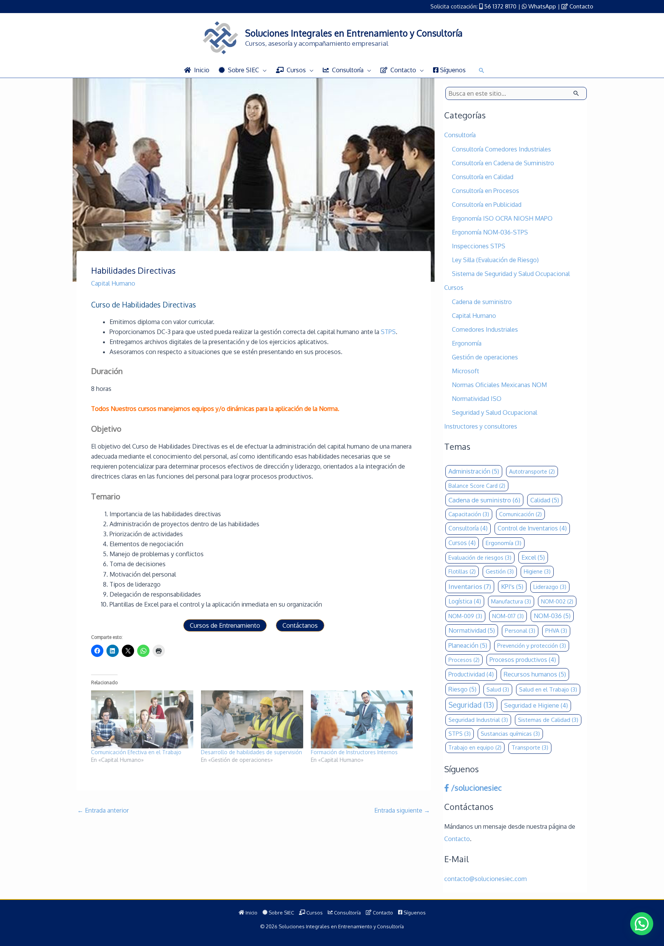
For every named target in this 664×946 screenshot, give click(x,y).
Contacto (581, 6)
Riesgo (462, 689)
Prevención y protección (531, 645)
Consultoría (460, 135)
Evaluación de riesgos (479, 557)
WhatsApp (542, 6)
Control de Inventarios (532, 528)
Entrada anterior (103, 810)
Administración (473, 471)
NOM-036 (552, 616)
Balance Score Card (476, 485)
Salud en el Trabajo (548, 689)
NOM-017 (508, 616)
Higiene (537, 571)
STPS (388, 332)
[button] (481, 70)
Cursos (453, 287)
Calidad (544, 500)
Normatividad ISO (476, 398)
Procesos (464, 660)
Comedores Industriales (485, 329)
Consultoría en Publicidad (486, 204)
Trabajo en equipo (474, 747)
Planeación (467, 645)
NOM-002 (557, 601)
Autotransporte (532, 471)
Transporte (529, 747)
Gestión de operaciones (485, 357)
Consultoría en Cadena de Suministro (503, 163)
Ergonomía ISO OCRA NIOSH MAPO (502, 218)
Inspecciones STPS (478, 246)
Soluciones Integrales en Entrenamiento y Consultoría (354, 32)
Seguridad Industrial (478, 719)
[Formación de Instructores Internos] (362, 719)
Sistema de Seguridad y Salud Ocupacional (511, 274)
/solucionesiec (475, 788)
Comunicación (520, 514)
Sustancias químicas (510, 733)
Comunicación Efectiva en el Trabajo (136, 752)
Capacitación (468, 514)
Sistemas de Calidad (548, 719)
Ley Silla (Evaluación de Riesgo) (495, 260)
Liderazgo (549, 586)
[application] (263, 70)
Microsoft (465, 371)
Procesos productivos (523, 659)
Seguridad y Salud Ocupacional (494, 412)
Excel (533, 557)
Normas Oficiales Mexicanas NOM (499, 385)
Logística (464, 601)
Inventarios (469, 586)
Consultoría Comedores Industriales (501, 149)
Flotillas (462, 571)
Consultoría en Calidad (482, 177)
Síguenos (414, 912)
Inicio (250, 912)
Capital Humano (113, 283)
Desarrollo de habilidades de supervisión (251, 752)
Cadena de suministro (482, 302)
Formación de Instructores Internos (354, 752)
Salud (497, 689)
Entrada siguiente (402, 810)
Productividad (471, 674)
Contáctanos (300, 625)
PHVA (556, 630)
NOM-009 (465, 616)
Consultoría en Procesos (485, 191)
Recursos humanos (535, 674)
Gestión (500, 571)
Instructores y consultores (480, 426)
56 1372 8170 (500, 6)
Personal (520, 630)
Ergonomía (466, 343)
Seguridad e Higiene (536, 705)
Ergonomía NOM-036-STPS (490, 232)
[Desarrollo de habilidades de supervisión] (252, 719)
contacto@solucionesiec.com (485, 879)
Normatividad (471, 630)
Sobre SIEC (280, 912)
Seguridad (471, 704)
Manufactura (511, 601)
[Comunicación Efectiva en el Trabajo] (142, 719)
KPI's (512, 586)
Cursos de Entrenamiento (225, 625)
